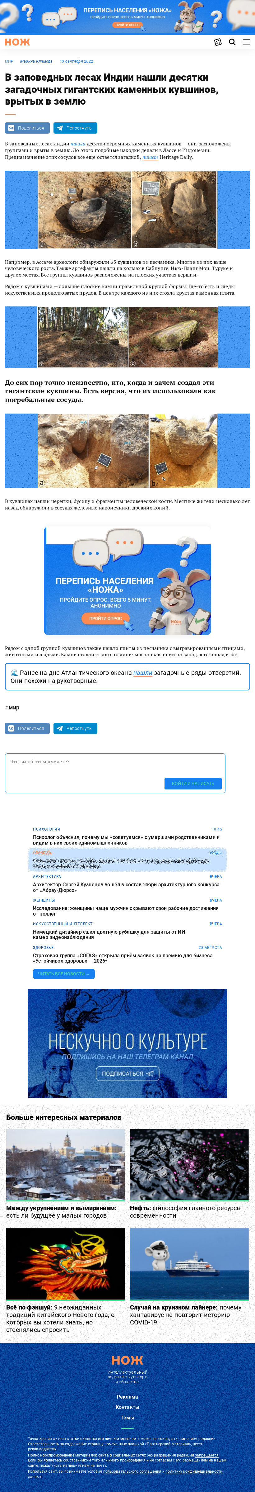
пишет (150, 157)
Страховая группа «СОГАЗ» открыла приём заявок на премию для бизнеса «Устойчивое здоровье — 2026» (123, 958)
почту (101, 1465)
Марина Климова (36, 61)
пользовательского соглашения (132, 1471)
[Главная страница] (17, 42)
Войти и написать (193, 783)
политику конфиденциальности (193, 1471)
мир (9, 61)
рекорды (42, 853)
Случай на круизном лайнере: (185, 1315)
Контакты (127, 1407)
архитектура (47, 876)
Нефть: (185, 1211)
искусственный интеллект (63, 924)
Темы (127, 1418)
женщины (44, 900)
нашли (78, 143)
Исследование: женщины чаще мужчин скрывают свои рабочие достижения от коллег (126, 911)
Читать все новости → (64, 973)
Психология (46, 829)
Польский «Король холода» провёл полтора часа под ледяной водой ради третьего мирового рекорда (121, 863)
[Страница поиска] (232, 42)
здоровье (43, 947)
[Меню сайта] (246, 42)
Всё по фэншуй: (60, 1318)
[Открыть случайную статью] (218, 42)
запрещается (207, 1455)
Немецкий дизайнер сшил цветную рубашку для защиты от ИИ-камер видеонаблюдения (110, 934)
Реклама (127, 1397)
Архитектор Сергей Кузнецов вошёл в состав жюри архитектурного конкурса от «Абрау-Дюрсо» (126, 887)
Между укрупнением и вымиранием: (61, 1211)
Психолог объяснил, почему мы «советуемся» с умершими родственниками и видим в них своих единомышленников (126, 840)
